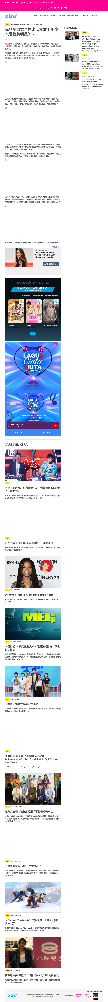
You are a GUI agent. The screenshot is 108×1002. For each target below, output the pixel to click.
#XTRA (52, 16)
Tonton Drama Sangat (51, 295)
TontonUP (13, 295)
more (33, 333)
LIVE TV (94, 16)
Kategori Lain (73, 16)
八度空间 (8, 44)
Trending (44, 16)
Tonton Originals (38, 295)
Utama (36, 16)
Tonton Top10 (26, 295)
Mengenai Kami (79, 995)
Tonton (62, 16)
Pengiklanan (69, 995)
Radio (85, 16)
